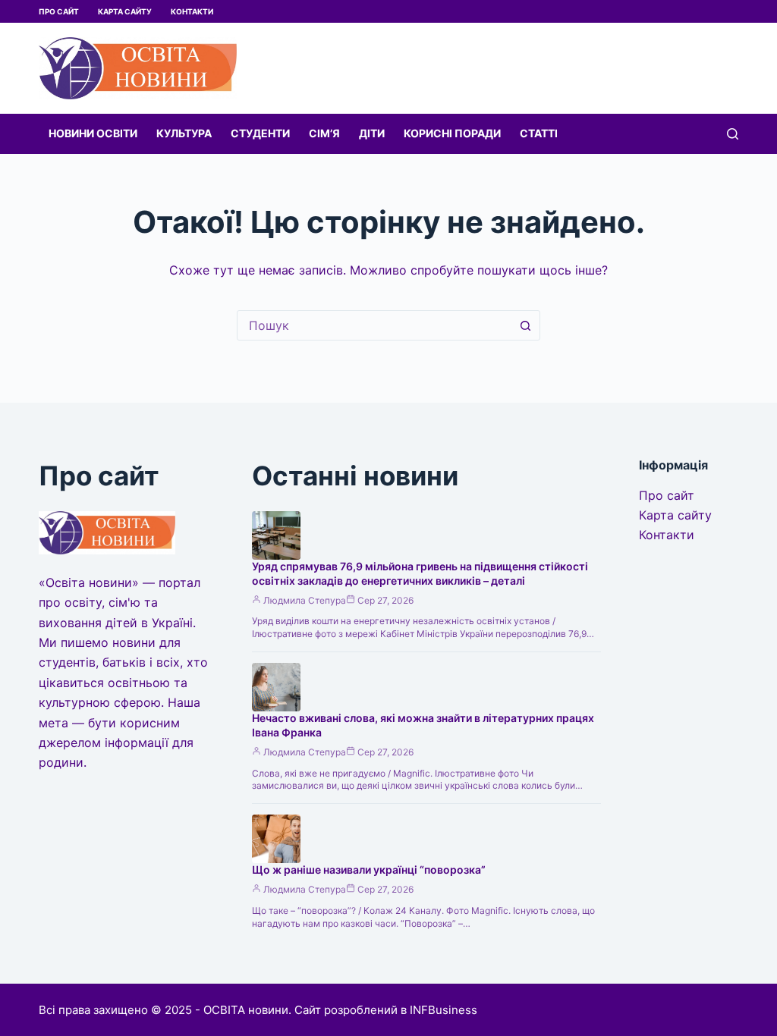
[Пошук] (732, 134)
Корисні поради (452, 133)
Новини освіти (93, 133)
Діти (372, 133)
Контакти (192, 11)
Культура (184, 133)
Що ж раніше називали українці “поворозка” (369, 869)
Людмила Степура (304, 600)
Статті (539, 133)
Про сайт (59, 11)
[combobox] (374, 325)
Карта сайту (125, 11)
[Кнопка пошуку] (525, 325)
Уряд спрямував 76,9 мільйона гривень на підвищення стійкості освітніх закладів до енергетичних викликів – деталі (420, 573)
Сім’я (324, 133)
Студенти (260, 133)
